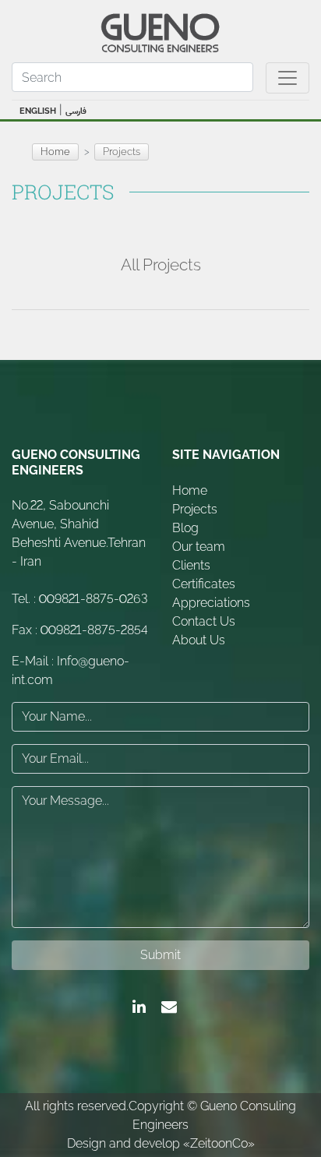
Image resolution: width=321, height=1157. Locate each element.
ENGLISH (37, 111)
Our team (198, 546)
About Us (198, 640)
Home (55, 151)
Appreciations (211, 602)
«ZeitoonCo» (219, 1143)
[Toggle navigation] (287, 77)
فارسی (75, 111)
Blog (185, 527)
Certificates (203, 584)
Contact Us (203, 621)
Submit (160, 954)
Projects (194, 509)
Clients (191, 565)
